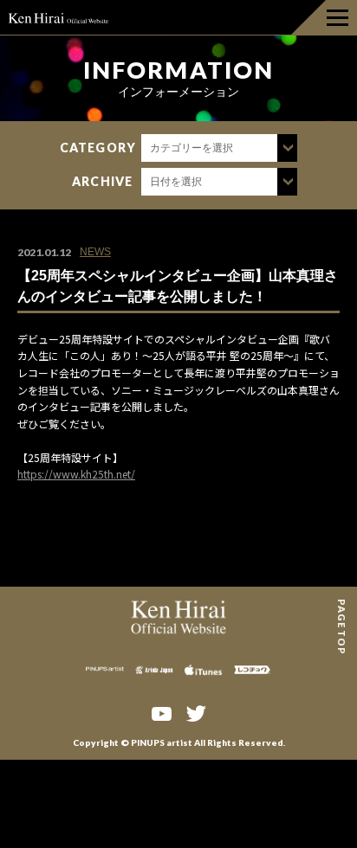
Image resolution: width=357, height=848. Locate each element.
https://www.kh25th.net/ (76, 473)
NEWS (95, 252)
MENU (324, 17)
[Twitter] (196, 712)
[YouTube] (161, 712)
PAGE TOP (341, 605)
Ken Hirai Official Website (58, 17)
